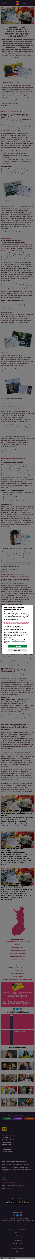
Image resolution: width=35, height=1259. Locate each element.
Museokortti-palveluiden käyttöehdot (16, 623)
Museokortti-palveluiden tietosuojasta (16, 622)
